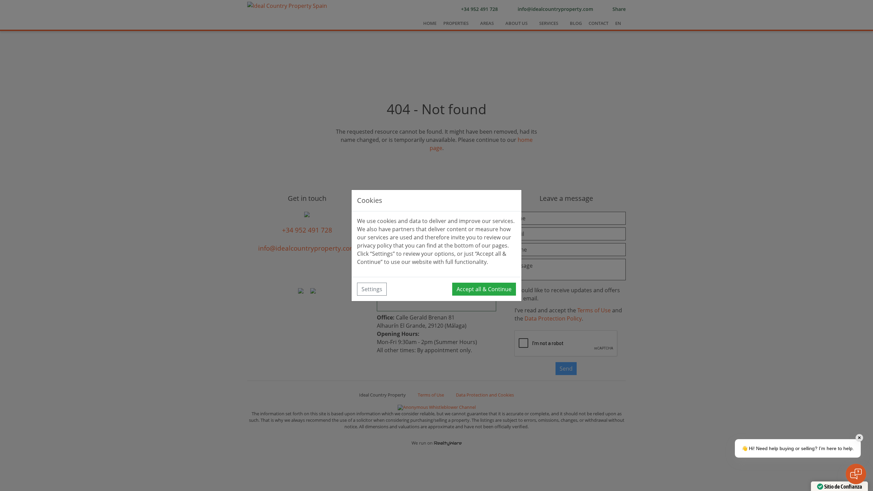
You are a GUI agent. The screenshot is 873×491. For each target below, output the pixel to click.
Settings (371, 289)
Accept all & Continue (484, 289)
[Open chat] (856, 474)
